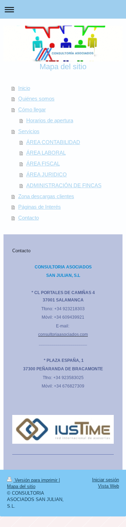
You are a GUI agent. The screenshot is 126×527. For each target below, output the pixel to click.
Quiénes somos (36, 99)
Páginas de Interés (39, 207)
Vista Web (108, 486)
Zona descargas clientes (46, 196)
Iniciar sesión (105, 479)
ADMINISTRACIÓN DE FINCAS (64, 185)
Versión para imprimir (36, 480)
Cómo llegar (32, 109)
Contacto (28, 218)
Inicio (24, 88)
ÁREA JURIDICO (46, 174)
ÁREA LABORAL (46, 153)
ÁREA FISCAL (43, 164)
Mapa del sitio (21, 486)
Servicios (29, 131)
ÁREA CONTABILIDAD (53, 142)
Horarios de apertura (49, 120)
